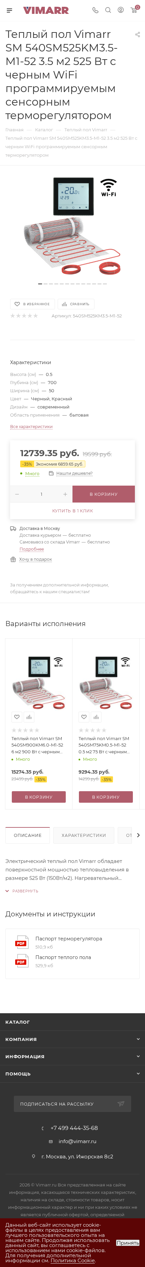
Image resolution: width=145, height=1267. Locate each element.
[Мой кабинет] (121, 10)
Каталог (17, 1022)
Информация (25, 1056)
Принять (128, 1243)
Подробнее (32, 549)
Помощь (18, 1073)
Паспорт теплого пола (63, 957)
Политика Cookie (73, 1260)
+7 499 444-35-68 (74, 1128)
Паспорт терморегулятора (68, 939)
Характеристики (84, 835)
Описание (27, 835)
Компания (21, 1039)
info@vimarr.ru (77, 1141)
